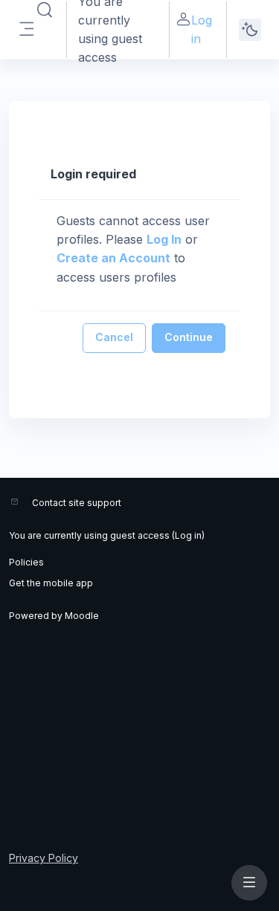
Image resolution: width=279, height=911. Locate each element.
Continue (188, 337)
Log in (201, 29)
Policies (26, 562)
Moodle (82, 615)
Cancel (114, 337)
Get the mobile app (51, 583)
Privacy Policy (43, 858)
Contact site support (76, 502)
